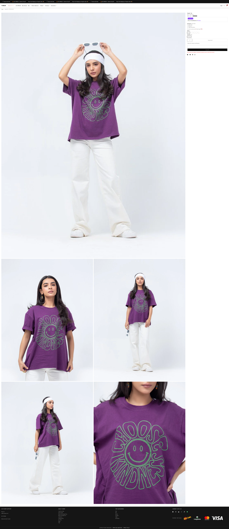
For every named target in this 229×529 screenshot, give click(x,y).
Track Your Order (61, 511)
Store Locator (60, 512)
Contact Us (60, 516)
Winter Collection (35, 5)
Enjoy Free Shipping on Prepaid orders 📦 (47, 1)
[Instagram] (176, 512)
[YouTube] (179, 512)
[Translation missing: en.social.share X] (190, 54)
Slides (116, 516)
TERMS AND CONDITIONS (117, 527)
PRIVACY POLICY (127, 527)
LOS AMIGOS (18, 5)
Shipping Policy (61, 518)
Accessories (53, 5)
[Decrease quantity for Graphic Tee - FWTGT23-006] (188, 40)
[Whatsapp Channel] (188, 512)
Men (29, 5)
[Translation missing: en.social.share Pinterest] (193, 54)
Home (2, 9)
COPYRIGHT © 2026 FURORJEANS (105, 527)
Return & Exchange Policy (62, 514)
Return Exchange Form (62, 515)
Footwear (47, 5)
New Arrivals (24, 5)
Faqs (59, 522)
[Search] (224, 5)
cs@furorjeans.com (4, 513)
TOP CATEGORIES (119, 508)
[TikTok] (185, 511)
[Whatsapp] (182, 512)
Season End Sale (17, 1)
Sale (116, 511)
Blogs (59, 521)
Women (41, 5)
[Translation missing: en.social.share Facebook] (188, 54)
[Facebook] (173, 512)
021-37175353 (3, 516)
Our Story (60, 519)
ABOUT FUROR (61, 508)
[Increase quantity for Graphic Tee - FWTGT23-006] (191, 40)
